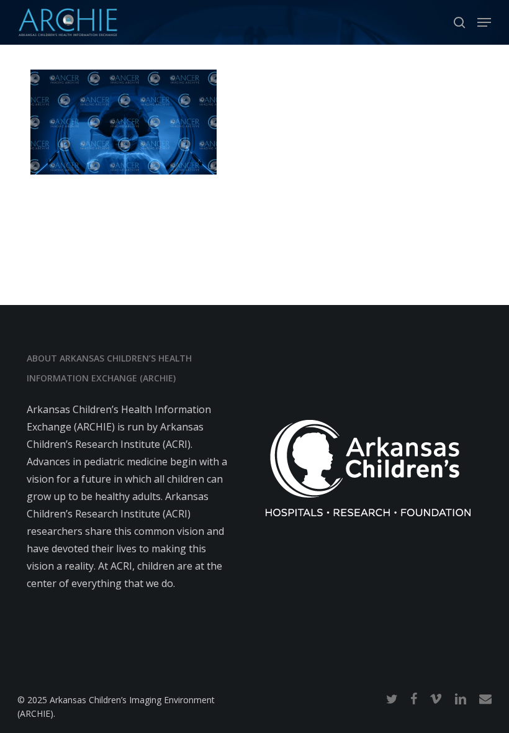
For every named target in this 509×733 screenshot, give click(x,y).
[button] (484, 22)
